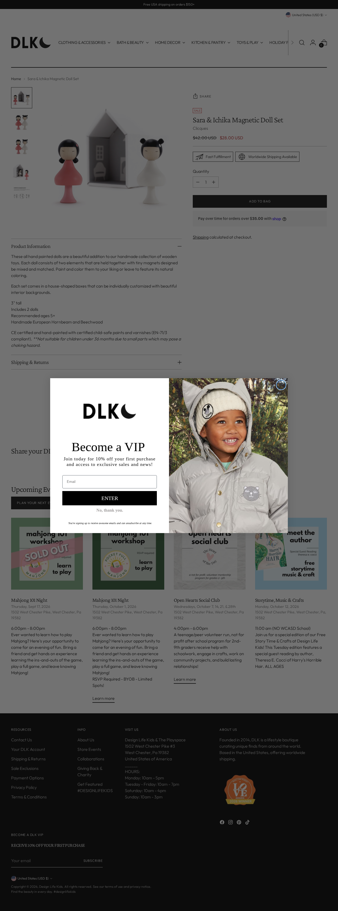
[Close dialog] (281, 385)
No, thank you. (109, 510)
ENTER (109, 498)
